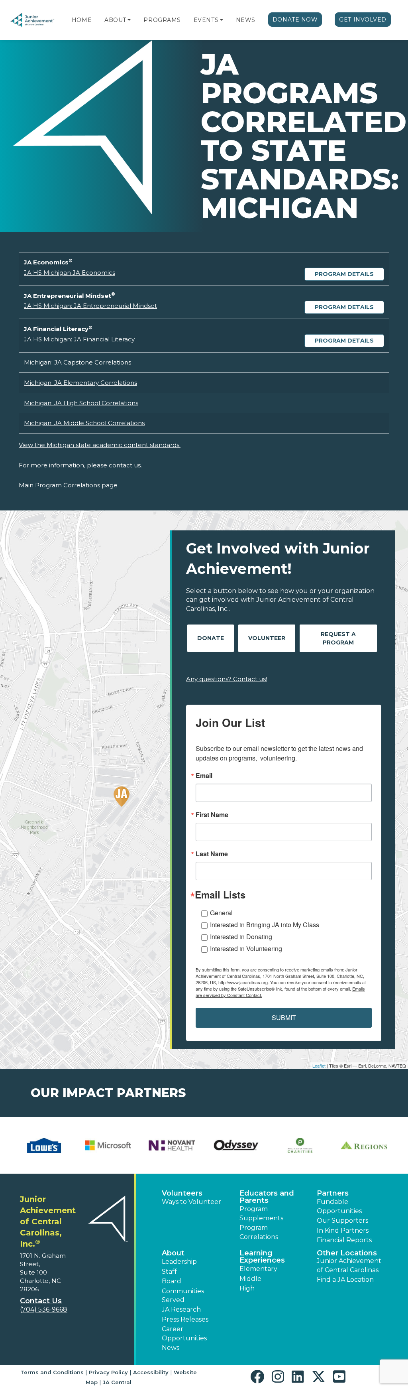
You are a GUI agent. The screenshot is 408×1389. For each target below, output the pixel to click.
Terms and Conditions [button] (52, 1372)
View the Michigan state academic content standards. (99, 445)
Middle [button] (250, 1279)
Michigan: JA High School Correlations (81, 403)
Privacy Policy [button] (108, 1372)
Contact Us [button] (41, 1300)
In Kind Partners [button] (343, 1230)
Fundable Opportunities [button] (339, 1206)
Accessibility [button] (151, 1372)
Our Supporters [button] (342, 1220)
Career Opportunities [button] (184, 1333)
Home (82, 20)
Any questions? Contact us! (226, 679)
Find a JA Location (345, 1279)
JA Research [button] (181, 1309)
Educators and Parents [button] (266, 1197)
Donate (210, 638)
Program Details (344, 274)
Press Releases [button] (185, 1319)
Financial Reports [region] (344, 1240)
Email (204, 775)
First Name (212, 815)
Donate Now (295, 19)
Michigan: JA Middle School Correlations (84, 423)
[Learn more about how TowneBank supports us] (300, 1145)
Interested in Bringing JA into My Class (264, 924)
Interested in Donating (241, 936)
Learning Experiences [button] (262, 1256)
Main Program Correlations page (68, 485)
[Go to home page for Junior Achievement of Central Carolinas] (32, 20)
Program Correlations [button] (258, 1232)
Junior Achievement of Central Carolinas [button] (349, 1265)
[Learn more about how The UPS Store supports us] (172, 1145)
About (115, 20)
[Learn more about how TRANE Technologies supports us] (364, 1145)
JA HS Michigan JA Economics (69, 272)
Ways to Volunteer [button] (191, 1202)
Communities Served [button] (183, 1295)
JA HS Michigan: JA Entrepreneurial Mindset (90, 305)
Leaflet (319, 1065)
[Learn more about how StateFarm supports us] (44, 1145)
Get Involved (362, 19)
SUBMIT (284, 1017)
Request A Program (338, 638)
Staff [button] (169, 1271)
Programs (161, 20)
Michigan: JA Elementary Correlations (80, 382)
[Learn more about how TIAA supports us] (236, 1145)
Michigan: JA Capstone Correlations (77, 362)
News (245, 20)
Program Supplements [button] (261, 1213)
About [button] (173, 1253)
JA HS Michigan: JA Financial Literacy (79, 339)
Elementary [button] (258, 1269)
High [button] (247, 1288)
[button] (129, 20)
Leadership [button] (179, 1261)
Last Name (212, 854)
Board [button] (171, 1281)
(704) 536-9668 (43, 1309)
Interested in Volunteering (246, 948)
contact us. (125, 465)
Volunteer (266, 638)
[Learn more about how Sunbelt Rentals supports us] (108, 1145)
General (221, 912)
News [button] (170, 1348)
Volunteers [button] (182, 1193)
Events (206, 20)
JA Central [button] (117, 1382)
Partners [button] (333, 1193)
